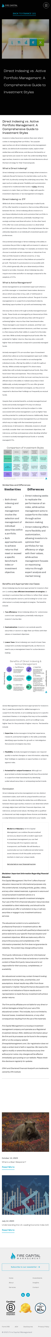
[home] (9, 5)
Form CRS (6, 1327)
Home (11, 1278)
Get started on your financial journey (21, 864)
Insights (36, 1283)
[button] (46, 5)
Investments (37, 1278)
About (11, 1283)
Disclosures (28, 1327)
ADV (16, 1327)
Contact (36, 1287)
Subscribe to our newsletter (25, 1267)
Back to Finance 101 (24, 13)
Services (12, 1287)
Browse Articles (26, 1108)
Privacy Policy (43, 1327)
